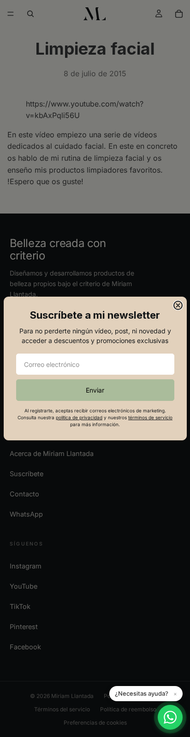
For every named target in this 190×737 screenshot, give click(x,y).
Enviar (95, 390)
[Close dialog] (178, 305)
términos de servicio (150, 417)
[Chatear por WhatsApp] (170, 717)
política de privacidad (79, 417)
